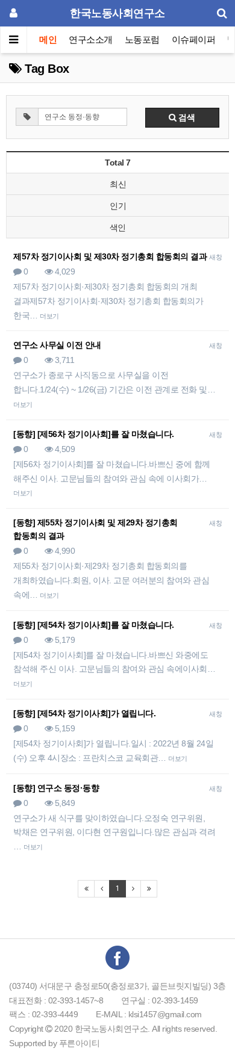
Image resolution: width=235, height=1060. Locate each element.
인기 (118, 206)
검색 (186, 117)
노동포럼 (142, 39)
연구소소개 (91, 39)
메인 (48, 39)
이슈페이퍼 (194, 39)
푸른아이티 (79, 1043)
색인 (118, 227)
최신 (118, 184)
